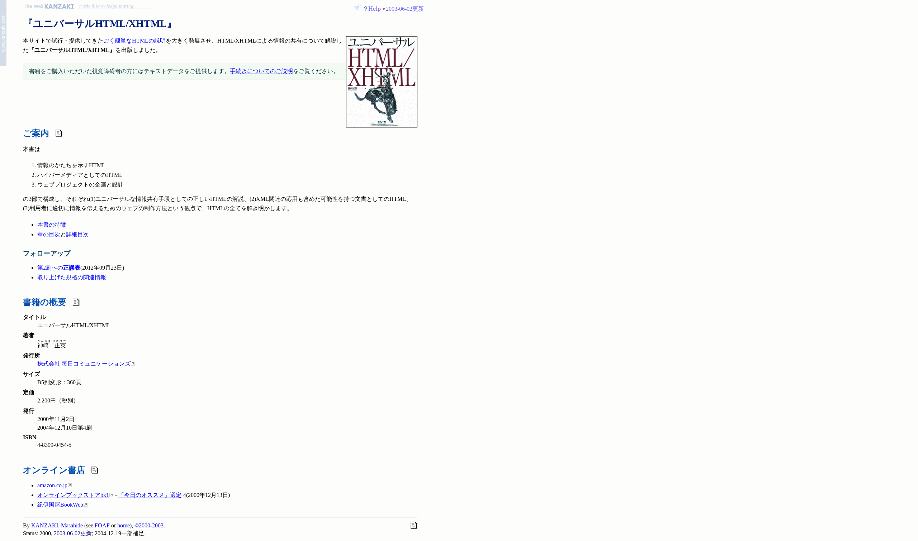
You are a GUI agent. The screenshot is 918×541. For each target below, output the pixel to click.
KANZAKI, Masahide (57, 525)
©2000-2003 (149, 525)
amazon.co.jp (52, 485)
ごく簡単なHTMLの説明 (134, 41)
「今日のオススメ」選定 (149, 495)
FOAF (102, 525)
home (123, 525)
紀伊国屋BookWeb (60, 505)
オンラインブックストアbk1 (73, 495)
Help (374, 8)
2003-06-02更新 (405, 9)
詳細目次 (77, 234)
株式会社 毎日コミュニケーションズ (84, 364)
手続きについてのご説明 (261, 71)
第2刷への (58, 268)
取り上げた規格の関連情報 (71, 277)
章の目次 (48, 234)
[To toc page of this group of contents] (3, 34)
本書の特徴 (51, 225)
